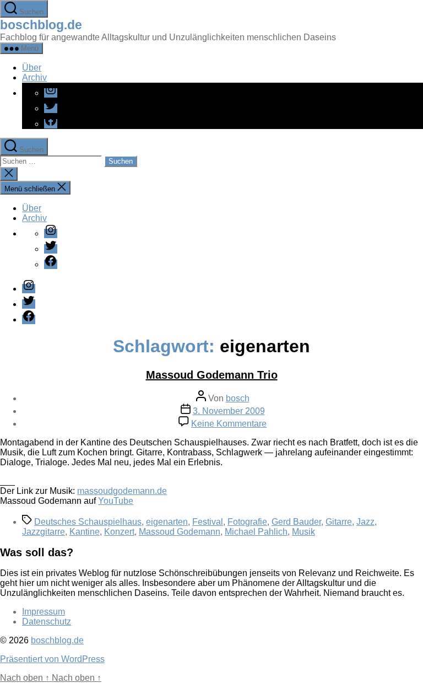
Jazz (365, 521)
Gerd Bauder (296, 521)
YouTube (115, 500)
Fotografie (247, 521)
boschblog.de (41, 25)
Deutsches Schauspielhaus (88, 521)
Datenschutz (46, 621)
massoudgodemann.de (122, 491)
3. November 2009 (229, 411)
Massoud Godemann (179, 531)
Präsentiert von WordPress (52, 659)
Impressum (43, 611)
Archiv (34, 77)
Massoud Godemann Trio (212, 375)
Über (31, 67)
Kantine (84, 531)
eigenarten (167, 521)
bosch (238, 398)
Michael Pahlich (256, 531)
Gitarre (339, 521)
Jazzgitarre (43, 531)
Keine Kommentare (229, 423)
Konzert (119, 531)
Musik (303, 531)
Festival (207, 521)
